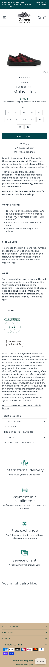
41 (17, 119)
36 (8, 112)
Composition (12, 421)
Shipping (19, 102)
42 (24, 119)
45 (20, 126)
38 (24, 112)
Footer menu (10, 626)
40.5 (8, 119)
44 (40, 119)
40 (39, 112)
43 (32, 119)
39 (31, 112)
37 (16, 112)
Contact (8, 638)
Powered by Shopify (24, 665)
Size (24, 107)
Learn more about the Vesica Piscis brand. (21, 407)
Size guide (11, 253)
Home (24, 82)
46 (28, 126)
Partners (8, 632)
